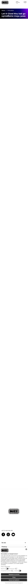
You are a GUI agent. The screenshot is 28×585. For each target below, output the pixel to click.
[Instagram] (8, 534)
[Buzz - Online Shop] (5, 2)
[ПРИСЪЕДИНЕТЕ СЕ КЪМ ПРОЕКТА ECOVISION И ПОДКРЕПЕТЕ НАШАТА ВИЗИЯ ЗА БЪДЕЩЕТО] (14, 404)
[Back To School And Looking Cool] (14, 434)
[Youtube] (13, 534)
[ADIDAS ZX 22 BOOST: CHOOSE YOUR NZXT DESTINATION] (14, 464)
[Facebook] (3, 534)
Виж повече (14, 7)
